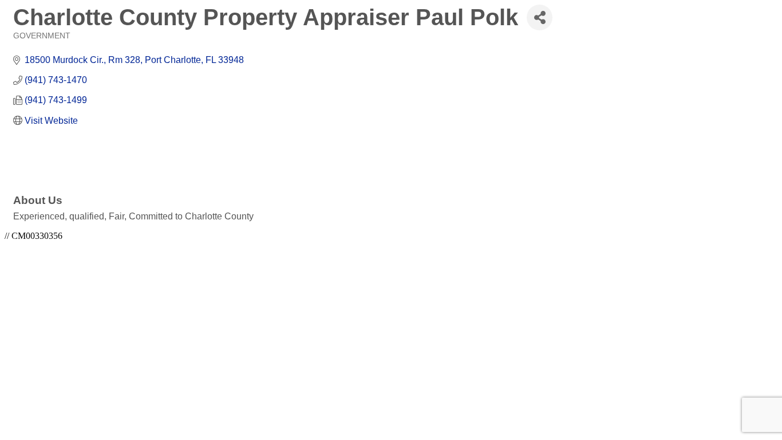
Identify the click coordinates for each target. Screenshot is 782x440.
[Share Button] (539, 17)
